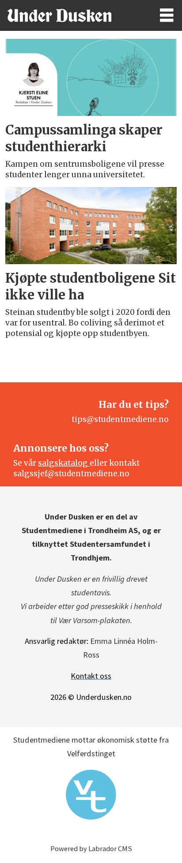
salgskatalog (64, 463)
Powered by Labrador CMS (91, 848)
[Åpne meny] (166, 15)
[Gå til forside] (71, 15)
